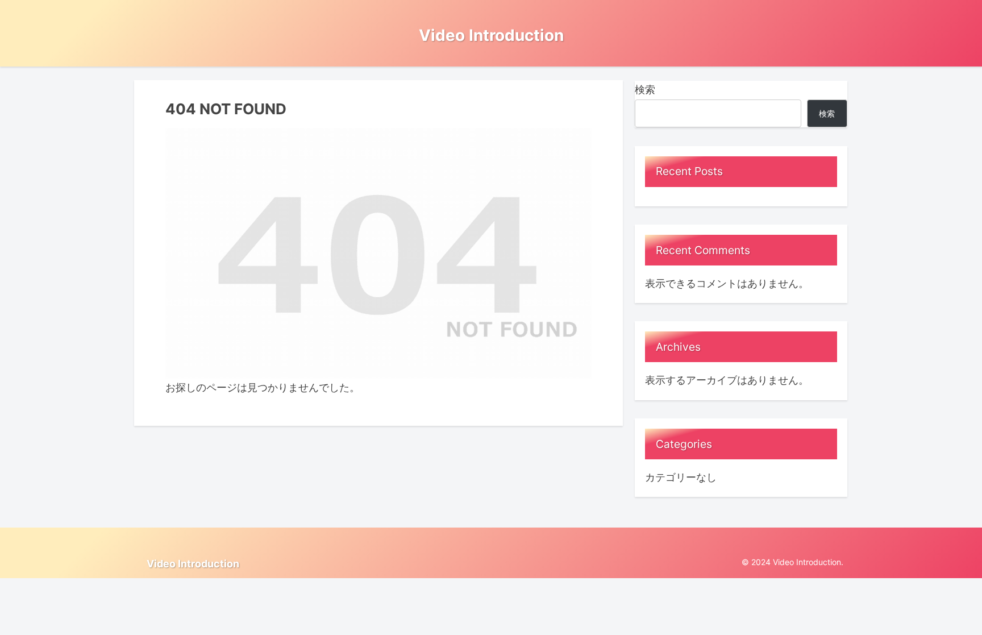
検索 (645, 90)
